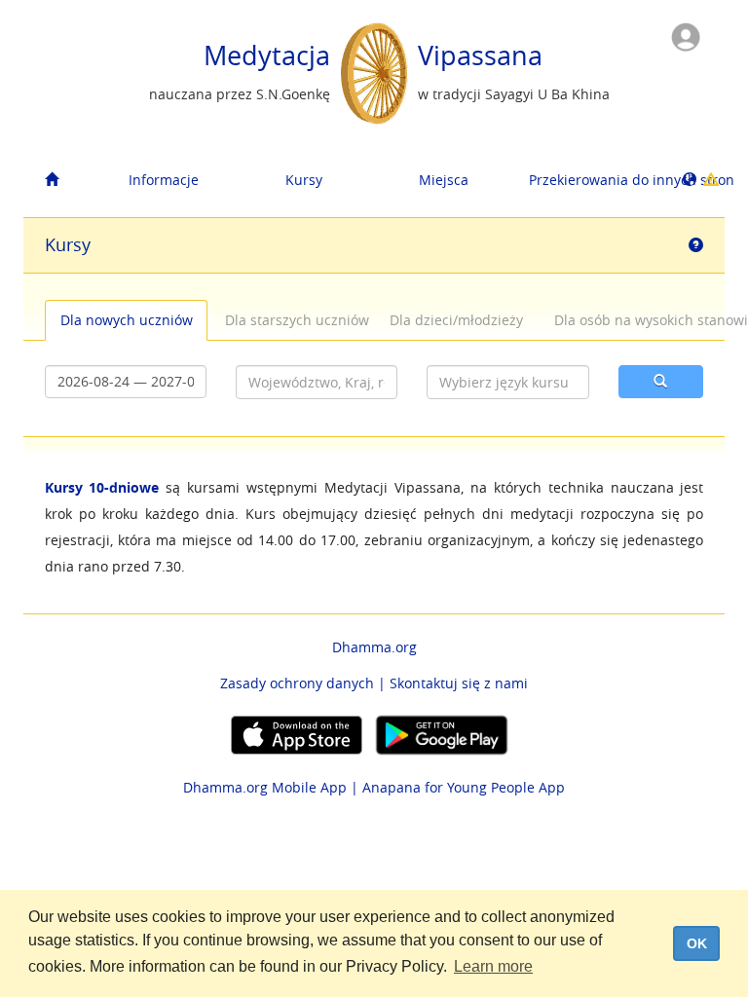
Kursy (303, 179)
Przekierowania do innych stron (591, 179)
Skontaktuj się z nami (459, 683)
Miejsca (443, 179)
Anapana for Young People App (463, 787)
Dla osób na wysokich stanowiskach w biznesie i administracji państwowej (627, 320)
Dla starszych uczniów (297, 320)
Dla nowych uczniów (126, 320)
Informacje (164, 179)
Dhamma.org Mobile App (265, 787)
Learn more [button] (493, 966)
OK (697, 943)
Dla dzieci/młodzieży (456, 320)
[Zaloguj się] (685, 35)
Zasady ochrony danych (297, 683)
